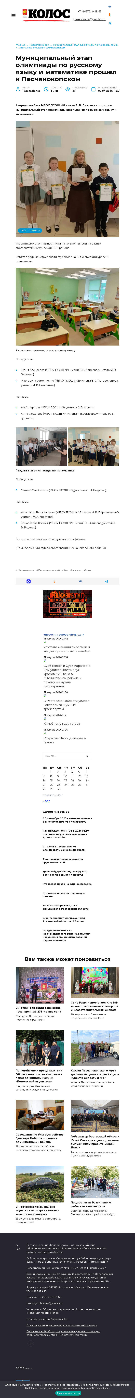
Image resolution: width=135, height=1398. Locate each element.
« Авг (46, 801)
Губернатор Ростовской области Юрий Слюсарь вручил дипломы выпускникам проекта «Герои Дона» (95, 1142)
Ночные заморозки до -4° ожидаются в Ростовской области (66, 907)
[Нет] (131, 1389)
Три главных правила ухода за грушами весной (63, 861)
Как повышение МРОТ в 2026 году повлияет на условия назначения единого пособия (66, 834)
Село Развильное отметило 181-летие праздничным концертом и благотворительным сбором (95, 1006)
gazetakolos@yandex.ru (89, 19)
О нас (18, 1247)
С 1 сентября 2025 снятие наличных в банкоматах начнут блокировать (67, 820)
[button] (29, 581)
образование (25, 570)
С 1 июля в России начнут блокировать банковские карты (64, 848)
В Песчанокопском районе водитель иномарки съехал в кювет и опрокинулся (37, 1210)
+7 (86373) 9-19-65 (89, 11)
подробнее (72, 1384)
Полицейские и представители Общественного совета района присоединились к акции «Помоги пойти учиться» (39, 1076)
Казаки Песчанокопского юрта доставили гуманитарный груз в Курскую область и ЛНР (95, 1074)
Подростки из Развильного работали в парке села (91, 1204)
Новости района (30, 230)
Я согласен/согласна (68, 1393)
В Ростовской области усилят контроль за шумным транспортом (66, 705)
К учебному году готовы (62, 723)
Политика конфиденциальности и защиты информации (62, 1325)
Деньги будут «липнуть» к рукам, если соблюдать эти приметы (65, 873)
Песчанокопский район (53, 570)
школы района (81, 570)
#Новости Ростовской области (64, 635)
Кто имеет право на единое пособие (67, 883)
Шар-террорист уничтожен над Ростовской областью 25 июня (64, 920)
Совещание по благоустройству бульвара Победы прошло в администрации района (40, 1138)
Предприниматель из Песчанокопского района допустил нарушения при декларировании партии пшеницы (66, 935)
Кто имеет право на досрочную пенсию (64, 895)
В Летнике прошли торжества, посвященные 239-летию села (38, 1009)
